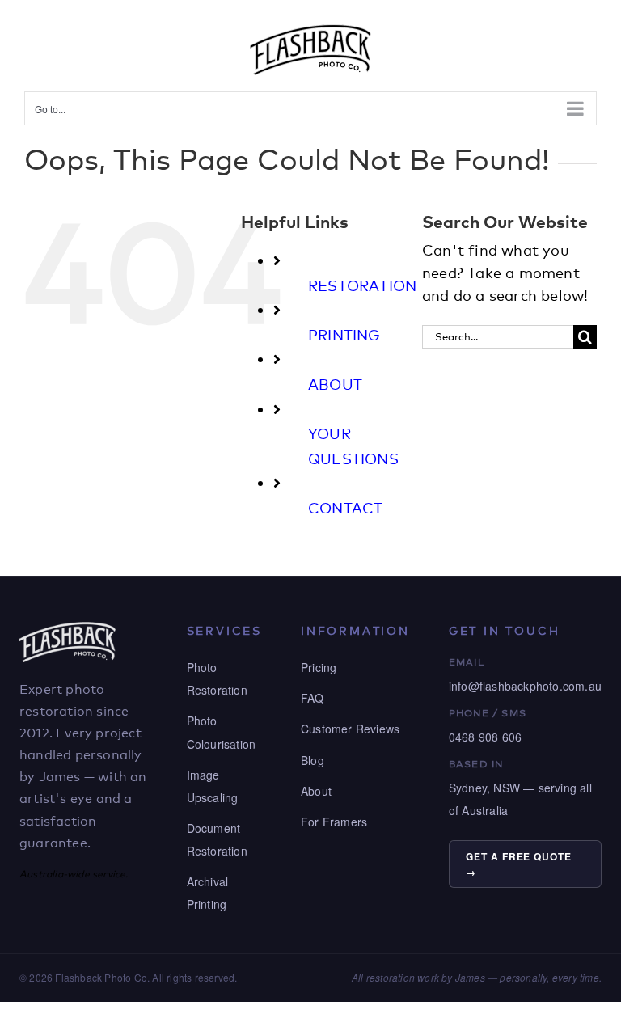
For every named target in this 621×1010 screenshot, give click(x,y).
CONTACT (345, 508)
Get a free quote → (519, 864)
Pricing (318, 667)
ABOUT (335, 384)
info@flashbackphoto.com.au (525, 686)
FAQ (312, 698)
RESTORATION (362, 285)
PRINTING (344, 335)
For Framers (334, 821)
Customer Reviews (350, 729)
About (316, 791)
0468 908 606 (485, 737)
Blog (312, 760)
